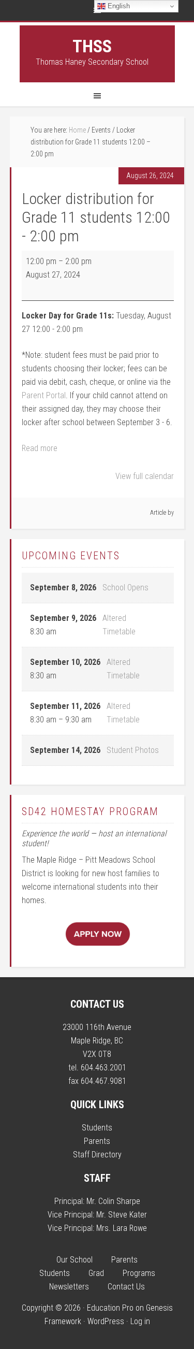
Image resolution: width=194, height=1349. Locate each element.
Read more (39, 448)
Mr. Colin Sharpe (113, 1201)
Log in (140, 1321)
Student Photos (133, 750)
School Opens (125, 587)
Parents (97, 1141)
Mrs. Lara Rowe (121, 1228)
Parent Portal (44, 395)
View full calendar (144, 476)
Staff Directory (97, 1154)
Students (97, 1128)
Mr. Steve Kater (121, 1215)
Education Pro (110, 1308)
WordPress (105, 1321)
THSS (92, 46)
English (118, 6)
